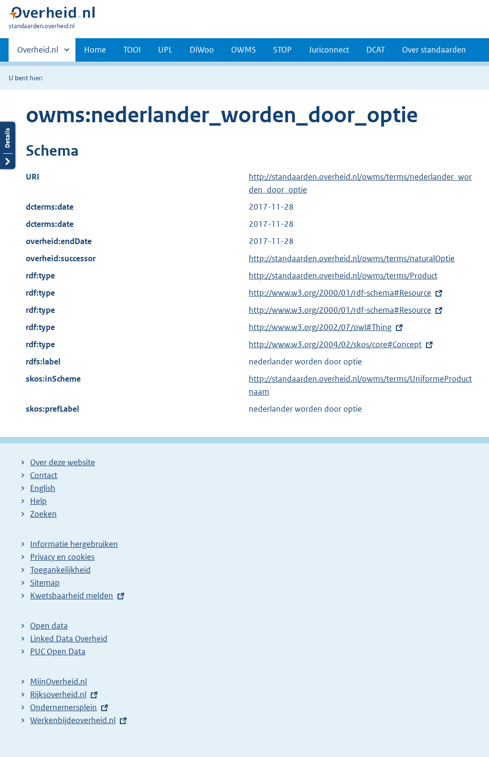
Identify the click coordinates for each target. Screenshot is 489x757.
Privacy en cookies (62, 557)
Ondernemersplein (63, 707)
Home (95, 49)
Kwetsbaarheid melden (71, 595)
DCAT (375, 49)
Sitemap (45, 582)
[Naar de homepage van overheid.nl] (52, 15)
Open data (49, 625)
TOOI (132, 49)
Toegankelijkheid (60, 570)
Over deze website (62, 462)
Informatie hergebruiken (74, 544)
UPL (165, 49)
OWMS (243, 49)
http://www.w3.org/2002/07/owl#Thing (320, 327)
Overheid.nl (37, 53)
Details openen (7, 145)
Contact (43, 475)
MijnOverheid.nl (58, 681)
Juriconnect (329, 49)
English (42, 488)
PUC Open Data (57, 651)
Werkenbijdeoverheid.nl (73, 720)
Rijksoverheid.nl (58, 694)
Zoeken (43, 514)
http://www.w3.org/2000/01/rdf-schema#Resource (340, 293)
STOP (282, 49)
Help (38, 501)
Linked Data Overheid (68, 638)
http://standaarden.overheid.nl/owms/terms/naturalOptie (352, 258)
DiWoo (202, 49)
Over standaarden (434, 49)
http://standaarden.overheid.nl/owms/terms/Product (343, 275)
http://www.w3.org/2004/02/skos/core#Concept (335, 344)
